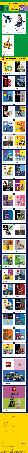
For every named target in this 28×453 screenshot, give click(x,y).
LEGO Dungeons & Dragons (6, 147)
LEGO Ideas (17, 236)
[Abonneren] (20, 437)
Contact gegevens (22, 415)
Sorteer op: (14, 11)
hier (3, 432)
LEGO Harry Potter (5, 221)
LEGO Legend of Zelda (6, 266)
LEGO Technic (17, 355)
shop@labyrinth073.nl (14, 423)
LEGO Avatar (17, 88)
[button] (1, 3)
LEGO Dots (16, 162)
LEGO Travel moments (6, 383)
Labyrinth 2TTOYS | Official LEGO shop (7, 446)
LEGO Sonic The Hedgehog (6, 326)
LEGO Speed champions (18, 311)
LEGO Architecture (17, 73)
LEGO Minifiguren (5, 281)
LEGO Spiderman (17, 326)
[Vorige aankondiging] (1, 1)
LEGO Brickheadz (5, 118)
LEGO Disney (4, 162)
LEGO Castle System (18, 118)
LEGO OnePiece (5, 311)
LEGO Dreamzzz (17, 177)
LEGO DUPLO (5, 177)
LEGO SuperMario (5, 355)
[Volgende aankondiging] (26, 1)
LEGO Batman (5, 103)
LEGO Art (4, 88)
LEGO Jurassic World (18, 251)
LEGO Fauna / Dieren (6, 192)
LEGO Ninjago (17, 296)
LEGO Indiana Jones (5, 251)
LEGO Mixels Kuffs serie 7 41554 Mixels (7, 24)
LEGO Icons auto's (5, 236)
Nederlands (22, 0)
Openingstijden (22, 416)
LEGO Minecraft (17, 266)
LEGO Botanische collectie (19, 103)
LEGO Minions (17, 281)
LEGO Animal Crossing (6, 73)
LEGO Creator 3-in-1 (18, 147)
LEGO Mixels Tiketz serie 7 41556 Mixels (19, 28)
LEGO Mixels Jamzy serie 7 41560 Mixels (7, 50)
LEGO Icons (16, 221)
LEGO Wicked (5, 410)
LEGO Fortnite (17, 192)
